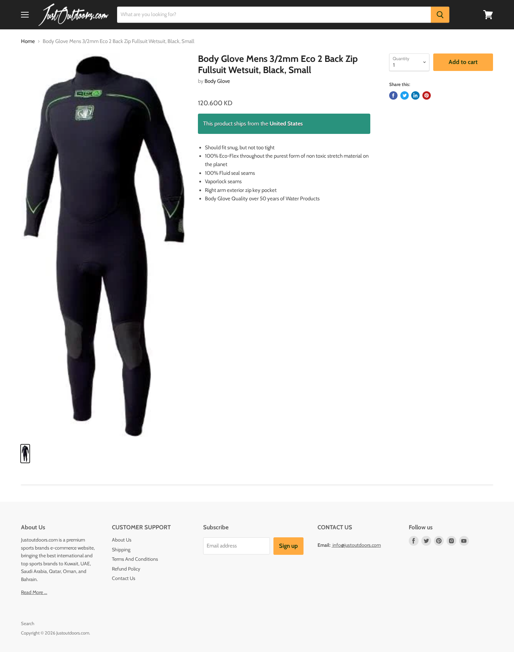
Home (28, 41)
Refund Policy (126, 569)
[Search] (440, 15)
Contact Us (123, 578)
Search (27, 623)
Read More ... (34, 592)
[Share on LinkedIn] (415, 95)
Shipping (121, 549)
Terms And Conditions (135, 559)
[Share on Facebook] (393, 95)
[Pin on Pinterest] (426, 95)
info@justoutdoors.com (357, 545)
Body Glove (217, 81)
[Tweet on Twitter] (404, 95)
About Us (121, 540)
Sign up (288, 545)
